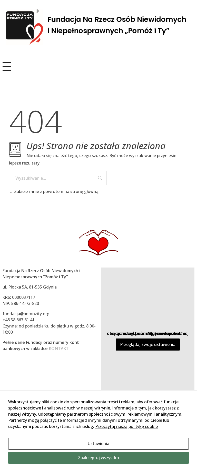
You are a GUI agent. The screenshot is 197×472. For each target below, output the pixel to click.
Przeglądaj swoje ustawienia (147, 344)
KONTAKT (59, 348)
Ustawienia (98, 443)
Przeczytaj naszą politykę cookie (126, 426)
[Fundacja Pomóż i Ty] (98, 27)
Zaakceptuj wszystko (98, 457)
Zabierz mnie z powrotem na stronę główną (55, 191)
